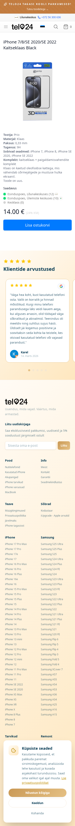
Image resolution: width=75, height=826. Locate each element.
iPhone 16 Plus (13, 574)
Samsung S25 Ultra (52, 544)
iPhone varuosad (14, 487)
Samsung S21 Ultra (52, 614)
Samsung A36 (49, 694)
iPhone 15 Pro (13, 594)
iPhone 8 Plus (12, 714)
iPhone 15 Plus (13, 599)
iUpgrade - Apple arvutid (55, 515)
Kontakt (45, 472)
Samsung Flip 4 (49, 649)
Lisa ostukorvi (37, 225)
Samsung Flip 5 (49, 644)
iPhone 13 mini (13, 639)
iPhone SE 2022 (14, 684)
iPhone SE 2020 (14, 689)
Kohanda (37, 813)
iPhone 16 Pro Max (16, 564)
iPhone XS (10, 699)
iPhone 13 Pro (13, 634)
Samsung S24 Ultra (52, 559)
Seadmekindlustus (51, 482)
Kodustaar (47, 510)
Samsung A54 (49, 684)
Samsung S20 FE (50, 634)
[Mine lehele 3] (37, 370)
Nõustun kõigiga (37, 793)
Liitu (64, 445)
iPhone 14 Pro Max (16, 609)
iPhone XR (10, 704)
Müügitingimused (15, 510)
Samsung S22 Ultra (52, 599)
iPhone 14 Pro (13, 614)
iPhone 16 (10, 584)
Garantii (45, 477)
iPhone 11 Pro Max (16, 669)
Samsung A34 (49, 699)
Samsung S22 (49, 609)
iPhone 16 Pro (13, 569)
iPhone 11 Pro (13, 674)
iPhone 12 (10, 664)
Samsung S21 (49, 629)
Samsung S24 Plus (51, 564)
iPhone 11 (10, 679)
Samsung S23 (49, 594)
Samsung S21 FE (50, 624)
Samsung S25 (49, 554)
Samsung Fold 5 (50, 659)
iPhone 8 (10, 719)
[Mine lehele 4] (42, 370)
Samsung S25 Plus (51, 549)
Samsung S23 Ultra (52, 579)
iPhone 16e (11, 579)
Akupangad (11, 477)
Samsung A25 (49, 704)
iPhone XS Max (13, 694)
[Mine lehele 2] (33, 370)
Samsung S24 (49, 574)
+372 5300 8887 (48, 20)
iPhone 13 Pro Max (16, 629)
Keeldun (37, 803)
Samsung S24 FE (50, 569)
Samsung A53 (49, 689)
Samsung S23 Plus (51, 584)
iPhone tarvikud (14, 482)
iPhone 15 (10, 604)
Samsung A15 (49, 714)
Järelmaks (10, 520)
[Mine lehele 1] (29, 370)
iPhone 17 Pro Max (16, 544)
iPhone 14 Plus (13, 619)
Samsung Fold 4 (50, 664)
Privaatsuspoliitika (15, 515)
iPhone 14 (10, 624)
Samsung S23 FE (50, 589)
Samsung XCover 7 (52, 669)
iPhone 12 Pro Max (16, 649)
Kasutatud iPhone (15, 472)
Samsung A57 (49, 674)
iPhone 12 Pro (13, 654)
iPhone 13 (10, 644)
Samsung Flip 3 (49, 654)
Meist (44, 467)
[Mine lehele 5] (46, 370)
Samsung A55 (49, 679)
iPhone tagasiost (14, 525)
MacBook (10, 492)
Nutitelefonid (12, 467)
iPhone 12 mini (13, 659)
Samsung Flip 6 (49, 639)
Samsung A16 (49, 709)
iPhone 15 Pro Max (16, 589)
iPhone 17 (10, 559)
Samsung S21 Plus (51, 619)
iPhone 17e (11, 554)
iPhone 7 (10, 724)
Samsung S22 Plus (51, 604)
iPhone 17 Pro (13, 549)
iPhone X (10, 709)
